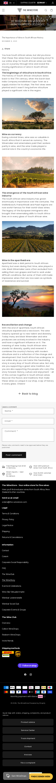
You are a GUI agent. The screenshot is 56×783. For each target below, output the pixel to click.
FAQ (4, 568)
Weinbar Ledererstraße (12, 598)
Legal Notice (7, 525)
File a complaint (28, 763)
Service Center (28, 730)
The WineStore (23, 703)
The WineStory (8, 580)
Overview (6, 623)
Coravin (5, 556)
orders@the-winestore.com (14, 502)
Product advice (28, 722)
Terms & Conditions (10, 513)
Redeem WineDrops (11, 635)
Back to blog (30, 393)
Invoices (28, 754)
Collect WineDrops (10, 629)
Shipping (6, 531)
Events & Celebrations (11, 586)
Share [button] (7, 48)
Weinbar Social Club (10, 604)
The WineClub (8, 574)
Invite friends (7, 641)
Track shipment (28, 738)
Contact (5, 550)
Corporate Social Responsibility (15, 562)
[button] (3, 10)
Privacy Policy (8, 519)
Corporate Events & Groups (14, 610)
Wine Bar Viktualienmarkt (13, 592)
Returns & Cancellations (12, 537)
